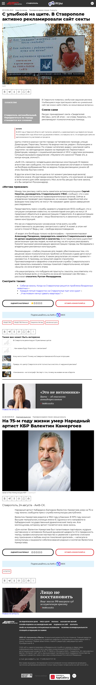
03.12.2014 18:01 (7, 10)
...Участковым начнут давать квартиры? (40, 293)
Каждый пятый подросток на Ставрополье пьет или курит (50, 291)
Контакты (74, 624)
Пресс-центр (45, 622)
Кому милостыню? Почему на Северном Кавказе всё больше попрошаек (41, 356)
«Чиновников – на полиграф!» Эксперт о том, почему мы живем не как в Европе (44, 372)
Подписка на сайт (61, 624)
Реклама (55, 622)
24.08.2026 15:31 (8, 417)
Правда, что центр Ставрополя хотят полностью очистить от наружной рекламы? (45, 364)
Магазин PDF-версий (68, 622)
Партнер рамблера (41, 676)
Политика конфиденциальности (74, 627)
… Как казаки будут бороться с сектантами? (30, 348)
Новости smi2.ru (10, 409)
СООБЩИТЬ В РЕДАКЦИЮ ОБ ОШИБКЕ (32, 630)
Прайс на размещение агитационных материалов (39, 627)
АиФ (4, 86)
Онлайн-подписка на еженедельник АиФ (35, 624)
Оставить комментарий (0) (74, 303)
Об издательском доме (28, 622)
